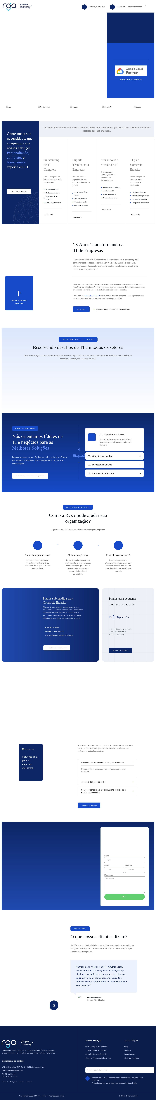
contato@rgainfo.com (15, 1070)
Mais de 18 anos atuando (54, 631)
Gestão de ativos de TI (53, 203)
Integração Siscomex (139, 192)
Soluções (33, 21)
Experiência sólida (52, 627)
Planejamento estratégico (111, 187)
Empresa (21, 21)
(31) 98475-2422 (11, 1077)
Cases (44, 21)
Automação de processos (140, 196)
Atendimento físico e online (81, 193)
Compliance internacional (140, 203)
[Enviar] (147, 1070)
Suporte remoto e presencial (51, 197)
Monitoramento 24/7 (52, 189)
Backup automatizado (53, 193)
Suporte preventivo (80, 198)
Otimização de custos (110, 198)
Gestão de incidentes (81, 205)
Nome (106, 856)
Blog (65, 21)
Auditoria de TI (108, 191)
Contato (74, 21)
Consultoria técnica (80, 202)
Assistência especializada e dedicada (59, 635)
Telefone (128, 865)
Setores (55, 21)
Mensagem (108, 875)
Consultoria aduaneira (139, 199)
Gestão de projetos (109, 194)
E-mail (106, 865)
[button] (12, 559)
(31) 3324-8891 (10, 1074)
